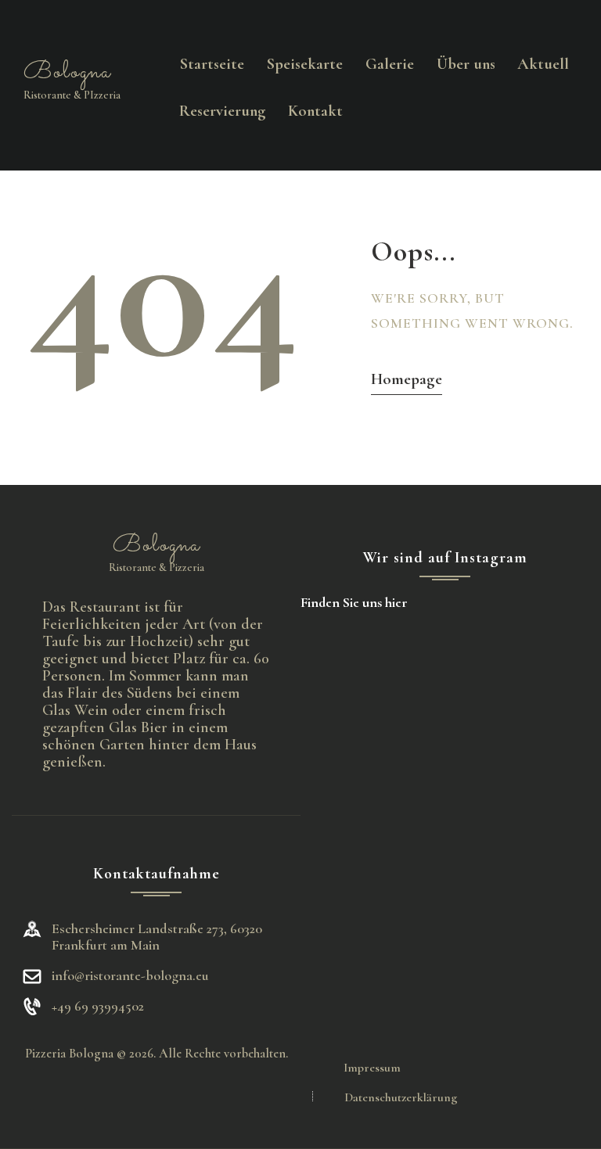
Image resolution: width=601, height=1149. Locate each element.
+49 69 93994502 (98, 1006)
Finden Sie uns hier (354, 602)
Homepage (406, 379)
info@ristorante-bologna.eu (130, 975)
